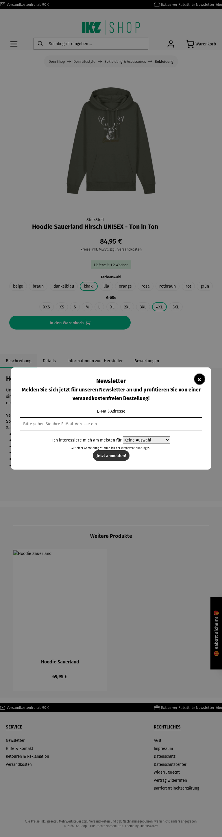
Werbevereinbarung (134, 448)
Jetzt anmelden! (111, 455)
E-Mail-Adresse (111, 411)
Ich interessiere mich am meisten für (87, 440)
